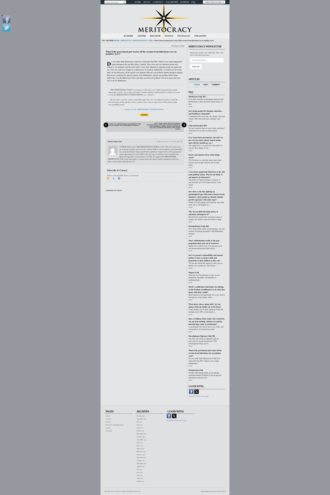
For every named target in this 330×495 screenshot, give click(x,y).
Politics (169, 36)
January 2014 (141, 455)
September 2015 (141, 419)
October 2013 (141, 460)
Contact (158, 2)
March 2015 (140, 431)
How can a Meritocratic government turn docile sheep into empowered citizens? (125, 124)
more (190, 106)
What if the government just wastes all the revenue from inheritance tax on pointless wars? (141, 52)
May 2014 (140, 446)
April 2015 (140, 428)
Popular (197, 85)
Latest (205, 85)
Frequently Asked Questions (134, 40)
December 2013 (141, 457)
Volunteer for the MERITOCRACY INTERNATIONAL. (144, 109)
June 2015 (140, 425)
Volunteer (172, 2)
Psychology (184, 36)
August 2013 (141, 466)
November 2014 (141, 434)
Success (108, 428)
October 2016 (141, 416)
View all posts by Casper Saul (168, 141)
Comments (215, 85)
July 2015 (139, 422)
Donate (184, 2)
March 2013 (140, 481)
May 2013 (140, 475)
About (146, 2)
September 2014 (142, 440)
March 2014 (140, 449)
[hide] (2, 15)
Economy (128, 36)
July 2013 (139, 469)
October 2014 (141, 437)
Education (155, 36)
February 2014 (141, 452)
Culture (141, 36)
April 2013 (140, 478)
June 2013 (140, 472)
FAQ (193, 2)
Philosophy (200, 36)
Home (138, 2)
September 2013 (142, 463)
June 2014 (140, 443)
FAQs (151, 40)
